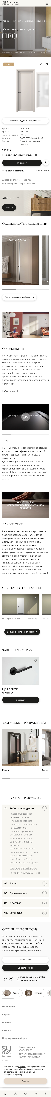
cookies (21, 1066)
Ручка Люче (10, 689)
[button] (20, 260)
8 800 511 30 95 (25, 1050)
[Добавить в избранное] (46, 64)
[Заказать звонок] (46, 163)
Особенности (7, 52)
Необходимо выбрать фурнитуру (17, 155)
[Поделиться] (41, 64)
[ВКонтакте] (5, 978)
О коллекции (20, 52)
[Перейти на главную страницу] (10, 3)
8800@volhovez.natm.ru (29, 1057)
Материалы (32, 52)
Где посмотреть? (41, 170)
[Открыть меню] (47, 3)
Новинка (9, 64)
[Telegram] (11, 978)
